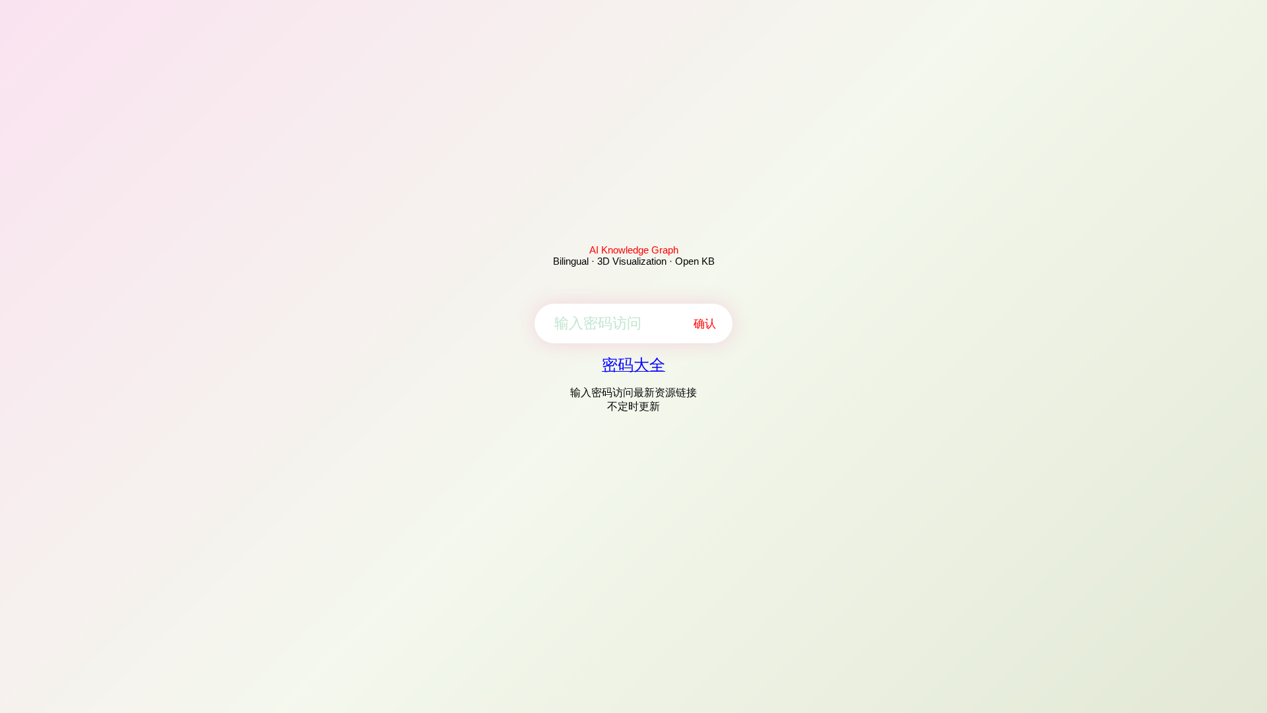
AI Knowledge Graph (633, 249)
